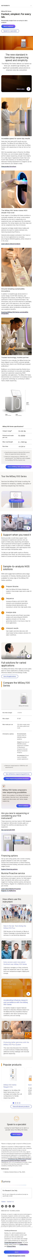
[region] (16, 1243)
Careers (3, 1201)
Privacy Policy (11, 1246)
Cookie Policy (23, 1244)
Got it (16, 1252)
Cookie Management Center (13, 1242)
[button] (16, 83)
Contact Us (10, 1201)
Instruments (5, 5)
